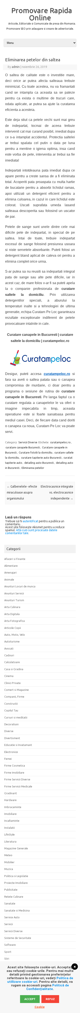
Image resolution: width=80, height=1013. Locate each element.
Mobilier (9, 862)
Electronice (11, 751)
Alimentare (11, 565)
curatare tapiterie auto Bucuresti (41, 457)
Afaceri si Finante (14, 558)
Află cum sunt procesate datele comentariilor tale (31, 531)
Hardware (10, 799)
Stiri (6, 958)
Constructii (11, 703)
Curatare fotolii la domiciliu (35, 452)
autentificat (30, 521)
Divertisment (12, 738)
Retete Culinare (13, 896)
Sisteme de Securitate (17, 937)
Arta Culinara (12, 606)
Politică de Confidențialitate (47, 987)
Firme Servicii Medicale (18, 786)
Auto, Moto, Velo (14, 634)
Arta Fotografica (14, 620)
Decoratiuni (11, 724)
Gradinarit (10, 793)
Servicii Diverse (27, 442)
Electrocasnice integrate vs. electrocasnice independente (57, 492)
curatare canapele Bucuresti (23, 447)
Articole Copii (12, 627)
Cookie (40, 1006)
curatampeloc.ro (60, 442)
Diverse (8, 731)
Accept (29, 998)
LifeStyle (9, 834)
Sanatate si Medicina (17, 910)
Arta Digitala (12, 613)
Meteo (8, 855)
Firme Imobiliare (14, 772)
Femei (8, 758)
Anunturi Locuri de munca (19, 586)
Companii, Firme (14, 696)
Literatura (10, 841)
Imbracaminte (12, 807)
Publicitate (10, 889)
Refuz (50, 998)
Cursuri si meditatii (15, 717)
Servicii (8, 924)
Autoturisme (12, 641)
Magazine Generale (16, 848)
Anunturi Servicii (14, 593)
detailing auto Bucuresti (39, 462)
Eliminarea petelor (33, 467)
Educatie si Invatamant (18, 744)
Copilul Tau (11, 710)
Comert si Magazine (16, 689)
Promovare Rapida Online (41, 13)
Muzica (8, 868)
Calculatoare (12, 662)
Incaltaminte (11, 820)
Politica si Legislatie (16, 875)
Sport (7, 951)
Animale (9, 579)
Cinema (8, 675)
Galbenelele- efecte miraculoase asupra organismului (22, 492)
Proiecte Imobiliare (16, 882)
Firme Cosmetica (14, 765)
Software (10, 944)
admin (16, 67)
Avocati (8, 648)
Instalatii (9, 827)
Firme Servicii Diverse (17, 779)
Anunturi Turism (14, 600)
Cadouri (9, 655)
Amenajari (10, 572)
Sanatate (9, 903)
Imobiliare (10, 813)
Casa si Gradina (13, 669)
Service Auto (12, 917)
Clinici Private (12, 682)
